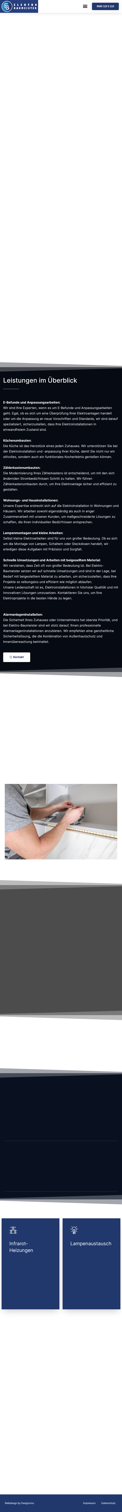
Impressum (89, 1503)
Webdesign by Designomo (19, 1503)
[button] (85, 6)
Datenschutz (108, 1503)
